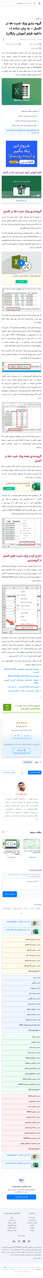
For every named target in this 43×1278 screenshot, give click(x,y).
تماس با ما (32, 1218)
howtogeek (28, 762)
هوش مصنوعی (12, 1223)
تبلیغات (32, 1228)
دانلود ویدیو (20, 200)
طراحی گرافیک (12, 1228)
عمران (11, 1218)
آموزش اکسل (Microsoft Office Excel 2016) (23, 676)
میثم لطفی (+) (21, 794)
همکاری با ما (32, 1220)
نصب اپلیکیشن (20, 1197)
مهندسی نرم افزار (12, 1230)
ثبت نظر (20, 750)
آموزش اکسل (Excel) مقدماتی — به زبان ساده (23, 687)
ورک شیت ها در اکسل (22, 656)
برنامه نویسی (11, 1220)
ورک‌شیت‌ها (22, 470)
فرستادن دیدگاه (10, 894)
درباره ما (32, 1230)
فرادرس (32, 1225)
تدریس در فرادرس (32, 1223)
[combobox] (18, 3)
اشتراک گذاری (33, 772)
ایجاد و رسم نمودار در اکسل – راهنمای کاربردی (23, 691)
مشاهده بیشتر (37, 1258)
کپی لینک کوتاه (7, 772)
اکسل (37, 18)
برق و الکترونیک (11, 1225)
